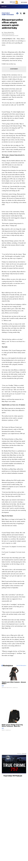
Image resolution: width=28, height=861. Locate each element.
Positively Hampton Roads (8, 13)
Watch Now (23, 2)
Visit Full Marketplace (21, 665)
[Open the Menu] (2, 2)
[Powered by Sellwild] (24, 753)
